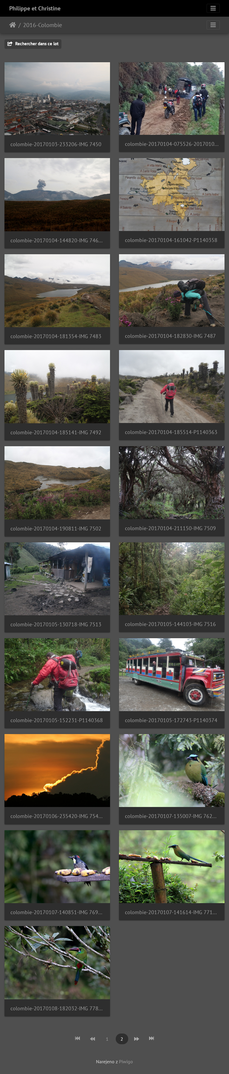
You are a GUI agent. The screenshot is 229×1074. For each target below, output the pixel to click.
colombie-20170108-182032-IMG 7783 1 (57, 1008)
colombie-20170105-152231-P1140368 (56, 720)
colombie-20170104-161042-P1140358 (171, 240)
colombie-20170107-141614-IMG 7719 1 (172, 912)
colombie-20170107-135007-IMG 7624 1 (172, 816)
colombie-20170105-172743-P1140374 (171, 720)
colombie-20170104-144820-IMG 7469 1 (57, 240)
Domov (12, 25)
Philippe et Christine (35, 8)
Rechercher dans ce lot (36, 43)
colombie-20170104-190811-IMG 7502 (55, 528)
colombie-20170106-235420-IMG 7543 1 (57, 816)
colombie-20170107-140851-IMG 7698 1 (57, 912)
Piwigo (126, 1061)
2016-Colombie (42, 25)
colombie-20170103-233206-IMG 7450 (55, 144)
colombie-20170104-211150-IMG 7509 (170, 528)
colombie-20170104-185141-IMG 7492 (55, 432)
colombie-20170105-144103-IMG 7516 (170, 624)
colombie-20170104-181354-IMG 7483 (55, 336)
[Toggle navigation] (213, 8)
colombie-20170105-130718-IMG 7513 (55, 624)
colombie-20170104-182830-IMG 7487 (170, 336)
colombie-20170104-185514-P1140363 (171, 432)
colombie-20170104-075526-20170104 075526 (172, 144)
